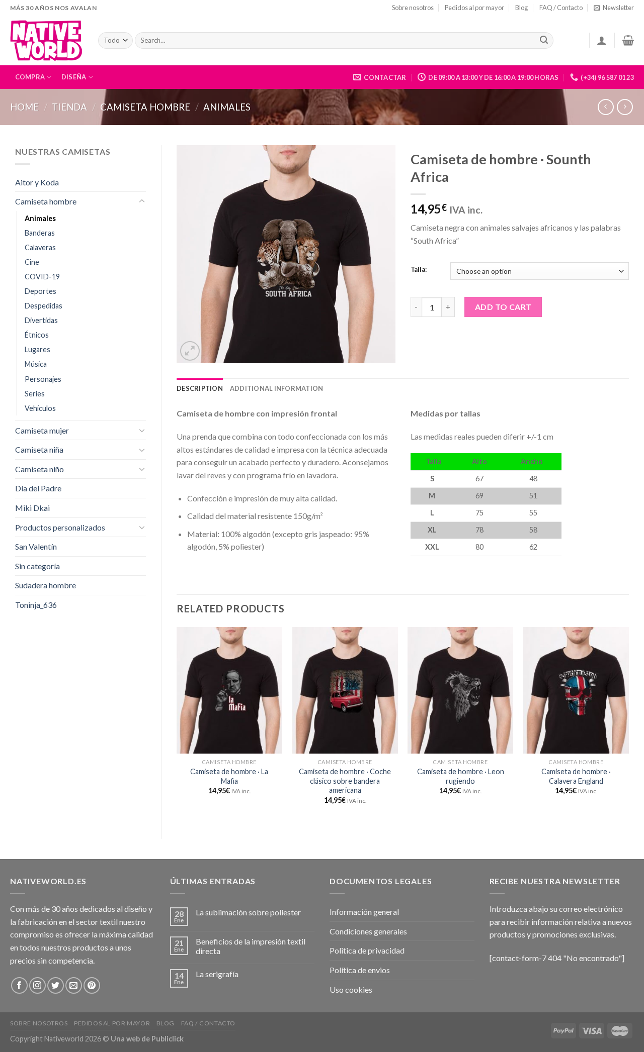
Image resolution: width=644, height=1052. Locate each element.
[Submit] (543, 40)
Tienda (69, 107)
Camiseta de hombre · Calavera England (576, 776)
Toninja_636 (36, 604)
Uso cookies (351, 989)
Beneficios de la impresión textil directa (250, 946)
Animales (227, 107)
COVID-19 (42, 276)
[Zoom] (190, 351)
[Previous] (177, 724)
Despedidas (43, 305)
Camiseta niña (39, 449)
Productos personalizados (60, 527)
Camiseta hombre (145, 107)
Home (24, 107)
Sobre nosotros (413, 8)
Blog (521, 8)
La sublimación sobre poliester (248, 912)
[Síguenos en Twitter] (55, 985)
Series (35, 393)
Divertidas (41, 320)
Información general (364, 911)
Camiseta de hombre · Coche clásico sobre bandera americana (345, 780)
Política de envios (360, 970)
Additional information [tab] (277, 388)
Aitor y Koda (37, 182)
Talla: (419, 269)
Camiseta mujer (42, 430)
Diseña (74, 77)
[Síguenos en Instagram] (37, 985)
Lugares (37, 349)
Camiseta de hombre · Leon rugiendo (460, 776)
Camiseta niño (39, 469)
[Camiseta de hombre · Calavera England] (576, 690)
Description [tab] (200, 388)
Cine (32, 262)
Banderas (40, 233)
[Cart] (628, 40)
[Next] (628, 724)
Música (36, 364)
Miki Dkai (32, 507)
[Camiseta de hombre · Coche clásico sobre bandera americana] (345, 690)
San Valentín (36, 546)
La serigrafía (217, 974)
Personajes (43, 379)
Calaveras (40, 247)
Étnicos (37, 335)
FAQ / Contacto (561, 8)
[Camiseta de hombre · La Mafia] (229, 690)
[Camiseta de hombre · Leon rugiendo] (460, 690)
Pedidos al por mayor (474, 8)
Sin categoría (37, 566)
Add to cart (503, 306)
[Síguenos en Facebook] (19, 985)
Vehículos (40, 408)
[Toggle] (142, 201)
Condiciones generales (368, 931)
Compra (30, 77)
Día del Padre (38, 488)
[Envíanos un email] (73, 985)
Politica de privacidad (367, 950)
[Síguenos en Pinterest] (92, 985)
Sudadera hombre (45, 585)
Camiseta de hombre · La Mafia (229, 776)
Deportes (40, 291)
